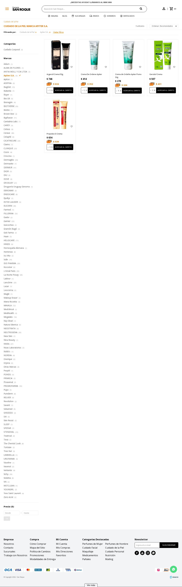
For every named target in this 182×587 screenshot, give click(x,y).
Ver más (91, 585)
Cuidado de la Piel (27, 32)
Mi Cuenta (61, 543)
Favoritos (61, 555)
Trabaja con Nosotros (15, 555)
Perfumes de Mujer (92, 543)
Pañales (86, 559)
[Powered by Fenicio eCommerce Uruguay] (174, 577)
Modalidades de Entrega (43, 559)
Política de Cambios (40, 551)
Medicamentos (90, 555)
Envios (96, 16)
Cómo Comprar (38, 543)
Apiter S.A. (44, 32)
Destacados (128, 16)
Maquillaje (87, 551)
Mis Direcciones (64, 551)
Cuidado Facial (89, 547)
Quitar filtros (58, 32)
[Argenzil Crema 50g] (60, 55)
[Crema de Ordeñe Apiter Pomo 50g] (128, 55)
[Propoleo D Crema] (60, 114)
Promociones (37, 555)
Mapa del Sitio (37, 547)
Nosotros (9, 543)
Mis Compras (63, 547)
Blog (64, 16)
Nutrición (110, 555)
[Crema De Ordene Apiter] (94, 55)
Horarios (111, 16)
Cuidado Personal (114, 551)
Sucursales (80, 16)
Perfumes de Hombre (116, 543)
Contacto (8, 547)
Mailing (54, 16)
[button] (143, 9)
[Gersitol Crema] (162, 55)
